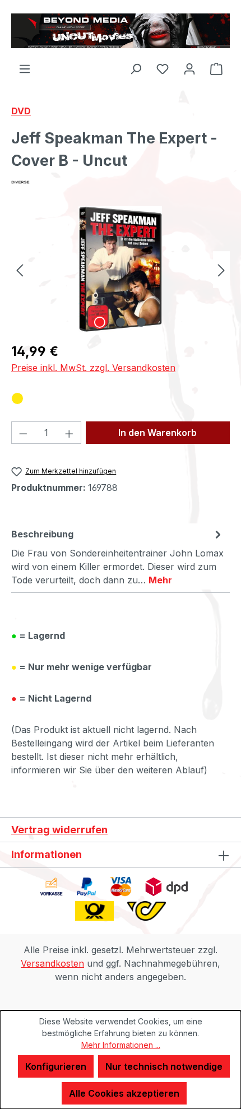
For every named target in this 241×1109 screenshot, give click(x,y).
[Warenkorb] (216, 68)
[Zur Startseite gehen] (120, 30)
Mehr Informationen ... (120, 1045)
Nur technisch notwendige (164, 1066)
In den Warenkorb (157, 432)
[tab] (117, 556)
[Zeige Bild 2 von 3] (120, 322)
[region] (120, 269)
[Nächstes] (221, 269)
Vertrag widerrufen (59, 830)
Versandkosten (52, 963)
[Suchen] (135, 68)
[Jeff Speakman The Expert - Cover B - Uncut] (121, 269)
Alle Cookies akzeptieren (124, 1093)
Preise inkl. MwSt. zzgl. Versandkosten (93, 367)
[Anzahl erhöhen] (69, 432)
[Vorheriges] (19, 269)
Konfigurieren (55, 1066)
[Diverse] (120, 182)
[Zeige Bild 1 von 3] (99, 322)
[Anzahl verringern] (23, 432)
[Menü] (24, 68)
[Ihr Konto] (189, 68)
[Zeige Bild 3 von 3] (141, 322)
